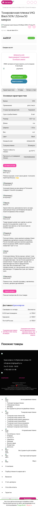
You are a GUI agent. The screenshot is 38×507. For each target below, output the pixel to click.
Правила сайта (19, 384)
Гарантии (8, 492)
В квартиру (11, 445)
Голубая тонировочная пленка (17, 425)
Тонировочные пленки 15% (16, 418)
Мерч (34, 461)
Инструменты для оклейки (27, 450)
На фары (10, 436)
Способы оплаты (11, 487)
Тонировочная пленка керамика (18, 423)
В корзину (27, 499)
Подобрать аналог (19, 59)
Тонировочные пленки (28, 412)
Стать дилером (10, 482)
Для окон (10, 447)
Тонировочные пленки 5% (16, 416)
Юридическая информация (19, 383)
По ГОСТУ (10, 438)
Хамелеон (10, 439)
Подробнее (21, 505)
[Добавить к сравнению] (34, 26)
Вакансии (8, 477)
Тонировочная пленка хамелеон (18, 419)
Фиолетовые (11, 443)
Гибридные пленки (13, 405)
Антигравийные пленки (28, 399)
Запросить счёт (19, 55)
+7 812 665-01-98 (10, 369)
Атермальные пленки (29, 430)
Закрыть (29, 505)
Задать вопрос (17, 77)
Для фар (10, 407)
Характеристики (8, 90)
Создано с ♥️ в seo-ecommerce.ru (19, 386)
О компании (9, 466)
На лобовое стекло (13, 434)
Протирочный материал (28, 456)
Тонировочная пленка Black (16, 421)
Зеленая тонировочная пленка (17, 427)
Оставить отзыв (9, 165)
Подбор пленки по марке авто (15, 471)
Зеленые (10, 441)
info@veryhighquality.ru (13, 363)
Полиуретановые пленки (15, 403)
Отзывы (20, 90)
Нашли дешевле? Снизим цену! (19, 57)
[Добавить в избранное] (29, 26)
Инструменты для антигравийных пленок (21, 409)
